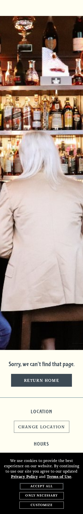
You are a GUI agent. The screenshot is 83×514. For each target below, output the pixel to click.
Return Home (41, 380)
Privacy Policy (24, 476)
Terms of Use (59, 476)
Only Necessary (41, 495)
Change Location (41, 427)
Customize (41, 505)
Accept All (41, 486)
